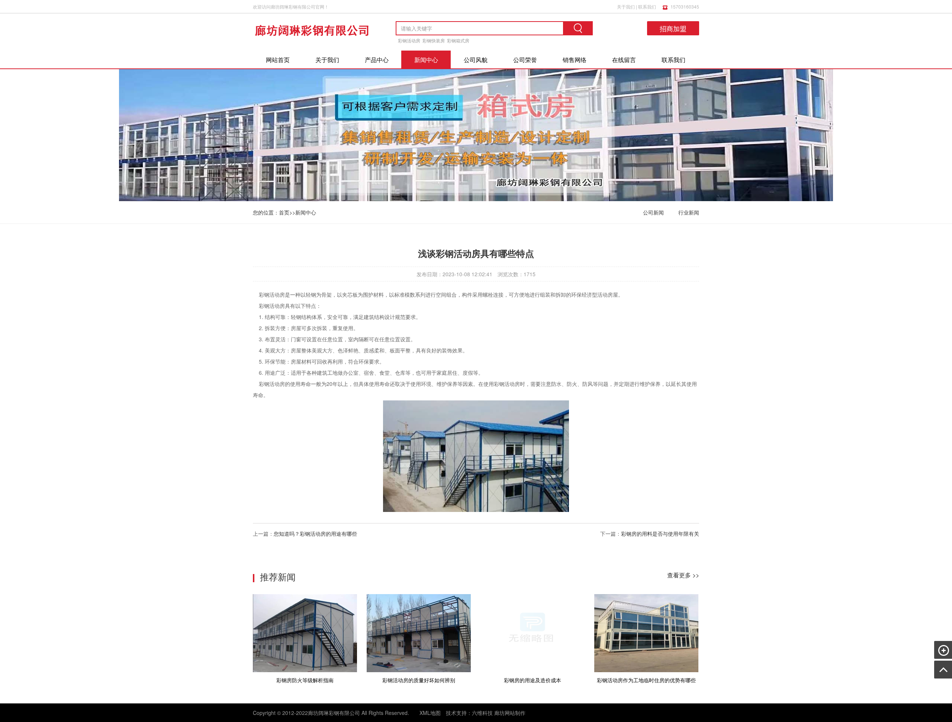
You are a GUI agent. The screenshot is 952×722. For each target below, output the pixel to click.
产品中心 (377, 59)
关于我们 (626, 6)
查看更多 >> (683, 575)
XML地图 (430, 712)
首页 (284, 212)
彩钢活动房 (409, 40)
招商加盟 (673, 28)
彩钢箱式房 (458, 40)
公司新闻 (653, 212)
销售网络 (574, 59)
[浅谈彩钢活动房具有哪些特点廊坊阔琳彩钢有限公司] (312, 44)
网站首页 (278, 59)
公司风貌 (476, 59)
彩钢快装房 (433, 40)
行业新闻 (688, 212)
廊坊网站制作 (509, 712)
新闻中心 (426, 59)
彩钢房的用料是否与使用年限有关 (660, 533)
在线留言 (624, 59)
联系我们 (647, 6)
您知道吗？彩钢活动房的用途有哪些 (315, 533)
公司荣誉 (525, 59)
